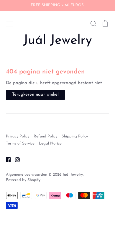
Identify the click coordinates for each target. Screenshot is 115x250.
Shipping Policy (75, 136)
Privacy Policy (17, 136)
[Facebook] (6, 159)
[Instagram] (15, 159)
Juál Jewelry (57, 40)
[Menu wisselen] (10, 23)
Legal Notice (50, 143)
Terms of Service (20, 143)
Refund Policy (45, 136)
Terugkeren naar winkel (35, 94)
